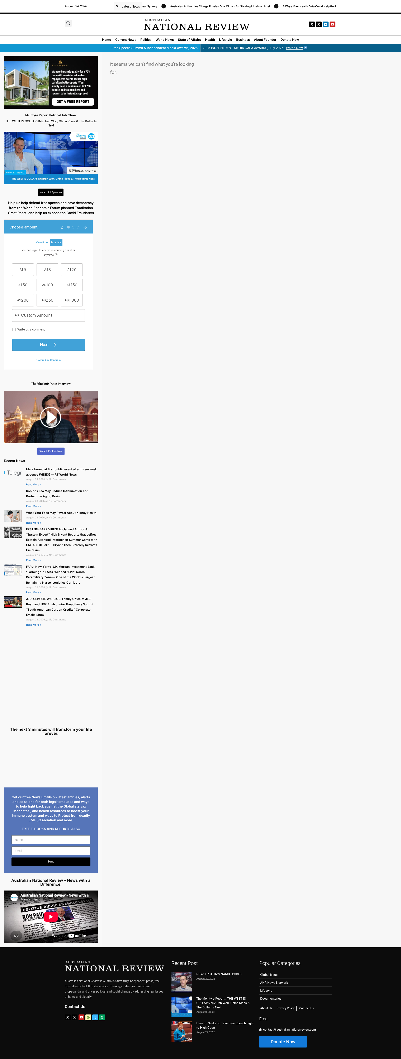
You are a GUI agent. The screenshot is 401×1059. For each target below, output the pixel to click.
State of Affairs (189, 40)
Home (106, 40)
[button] (68, 23)
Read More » (33, 484)
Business (243, 40)
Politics (145, 40)
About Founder (265, 40)
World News (165, 40)
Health (210, 40)
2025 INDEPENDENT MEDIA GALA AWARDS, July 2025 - (253, 48)
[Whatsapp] (102, 1017)
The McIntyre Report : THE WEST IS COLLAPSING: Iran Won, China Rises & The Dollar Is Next (223, 1003)
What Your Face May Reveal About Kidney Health (61, 512)
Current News (125, 40)
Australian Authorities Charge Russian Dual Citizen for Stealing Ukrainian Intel (192, 6)
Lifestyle (225, 40)
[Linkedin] (326, 24)
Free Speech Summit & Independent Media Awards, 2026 (155, 48)
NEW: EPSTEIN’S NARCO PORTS (218, 974)
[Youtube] (81, 1017)
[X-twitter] (312, 24)
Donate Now (289, 40)
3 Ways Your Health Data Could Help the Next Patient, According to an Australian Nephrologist (316, 6)
